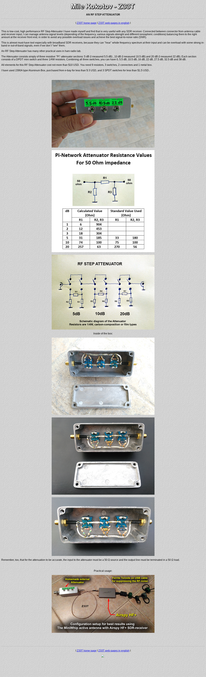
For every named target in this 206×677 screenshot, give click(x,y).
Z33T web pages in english (113, 23)
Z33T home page (86, 23)
